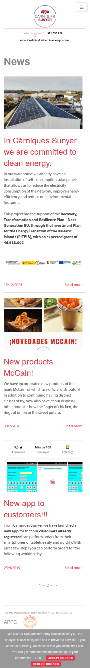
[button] (82, 7)
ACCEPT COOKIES (60, 658)
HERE (38, 657)
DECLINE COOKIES (46, 664)
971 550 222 (55, 33)
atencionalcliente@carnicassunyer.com (44, 40)
